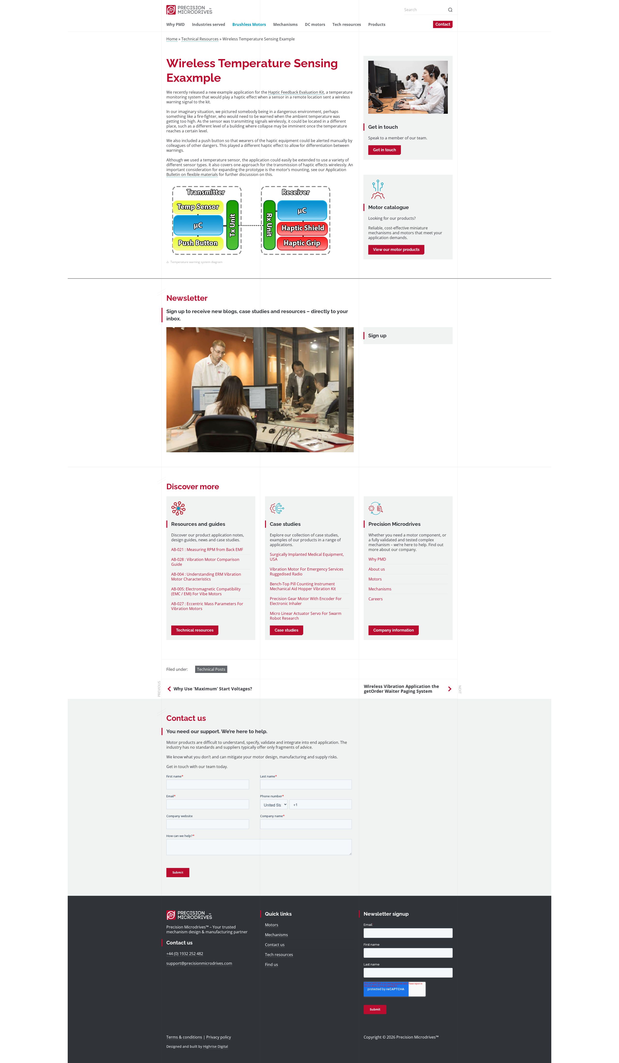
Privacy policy (218, 1037)
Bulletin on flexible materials (192, 174)
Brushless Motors (249, 24)
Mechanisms (285, 24)
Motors (375, 579)
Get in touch (384, 150)
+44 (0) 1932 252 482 (184, 953)
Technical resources (195, 630)
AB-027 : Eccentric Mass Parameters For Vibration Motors (207, 606)
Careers (375, 599)
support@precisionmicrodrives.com (199, 963)
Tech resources (346, 24)
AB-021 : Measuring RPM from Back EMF (207, 549)
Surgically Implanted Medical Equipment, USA (307, 557)
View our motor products (396, 249)
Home (171, 39)
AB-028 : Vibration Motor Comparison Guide (205, 562)
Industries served (208, 24)
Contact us (275, 944)
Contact (442, 24)
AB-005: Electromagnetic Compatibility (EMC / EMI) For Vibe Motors (206, 591)
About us (376, 569)
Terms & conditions (184, 1037)
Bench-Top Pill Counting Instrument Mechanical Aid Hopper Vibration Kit (303, 586)
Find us (271, 964)
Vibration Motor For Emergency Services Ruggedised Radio (306, 571)
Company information (393, 630)
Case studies (286, 630)
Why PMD (175, 24)
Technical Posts (211, 669)
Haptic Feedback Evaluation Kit (296, 92)
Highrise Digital (215, 1046)
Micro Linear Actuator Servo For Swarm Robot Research (305, 616)
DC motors (315, 24)
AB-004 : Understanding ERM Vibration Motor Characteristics (206, 577)
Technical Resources (200, 39)
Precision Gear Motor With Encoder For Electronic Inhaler (306, 601)
